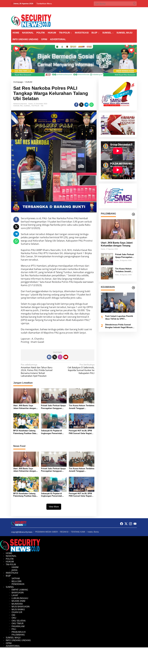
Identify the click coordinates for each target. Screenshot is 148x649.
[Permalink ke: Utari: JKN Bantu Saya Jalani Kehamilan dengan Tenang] (26, 395)
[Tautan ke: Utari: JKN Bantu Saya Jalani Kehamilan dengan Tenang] (118, 229)
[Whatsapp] (91, 105)
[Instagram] (60, 357)
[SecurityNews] (31, 20)
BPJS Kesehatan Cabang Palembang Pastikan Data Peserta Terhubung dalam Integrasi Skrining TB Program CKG (24, 432)
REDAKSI (64, 532)
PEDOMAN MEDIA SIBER (46, 532)
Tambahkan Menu (44, 3)
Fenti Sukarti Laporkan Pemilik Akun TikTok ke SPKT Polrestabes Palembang (119, 317)
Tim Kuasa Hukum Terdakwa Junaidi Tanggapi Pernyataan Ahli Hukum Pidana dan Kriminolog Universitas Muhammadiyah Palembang (81, 407)
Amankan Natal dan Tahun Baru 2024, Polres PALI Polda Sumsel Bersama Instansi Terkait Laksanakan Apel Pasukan (36, 370)
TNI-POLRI (35, 106)
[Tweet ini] (81, 105)
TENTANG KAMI (78, 532)
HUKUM (16, 106)
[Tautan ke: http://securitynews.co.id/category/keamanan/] (133, 287)
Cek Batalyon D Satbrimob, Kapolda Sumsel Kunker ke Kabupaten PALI (81, 368)
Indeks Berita (93, 532)
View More (54, 506)
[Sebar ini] (76, 105)
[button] (134, 3)
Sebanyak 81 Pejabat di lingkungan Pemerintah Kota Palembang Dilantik (52, 432)
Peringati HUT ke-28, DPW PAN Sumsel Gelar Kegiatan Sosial (81, 432)
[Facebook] (49, 357)
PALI (21, 106)
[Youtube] (65, 357)
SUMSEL (27, 106)
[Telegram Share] (86, 105)
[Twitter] (54, 357)
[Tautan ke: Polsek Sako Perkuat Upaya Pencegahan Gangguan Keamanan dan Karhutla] (107, 258)
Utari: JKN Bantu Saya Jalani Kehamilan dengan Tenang (24, 407)
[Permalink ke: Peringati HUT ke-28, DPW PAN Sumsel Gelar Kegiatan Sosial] (81, 420)
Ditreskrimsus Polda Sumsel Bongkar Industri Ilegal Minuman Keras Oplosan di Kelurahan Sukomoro (120, 326)
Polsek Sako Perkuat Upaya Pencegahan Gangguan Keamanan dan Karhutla (53, 407)
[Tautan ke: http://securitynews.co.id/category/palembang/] (133, 214)
